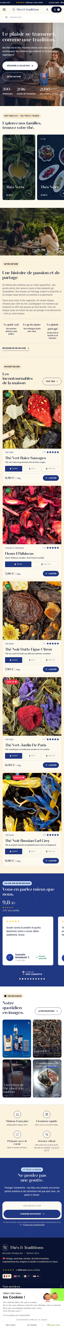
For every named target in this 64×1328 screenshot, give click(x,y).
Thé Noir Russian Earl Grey (27, 840)
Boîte (33, 469)
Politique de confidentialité (34, 1225)
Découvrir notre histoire (14, 348)
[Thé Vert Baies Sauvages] (32, 419)
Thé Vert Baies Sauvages (25, 458)
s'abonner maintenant (30, 1214)
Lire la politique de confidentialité (16, 1315)
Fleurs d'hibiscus (19, 553)
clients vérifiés (29, 3)
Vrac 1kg (51, 469)
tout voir (50, 381)
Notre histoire (14, 77)
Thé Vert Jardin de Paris (25, 745)
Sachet (15, 469)
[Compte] (47, 9)
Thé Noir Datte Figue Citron (28, 649)
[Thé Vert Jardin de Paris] (32, 706)
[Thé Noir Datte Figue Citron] (32, 610)
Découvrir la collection (18, 66)
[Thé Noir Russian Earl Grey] (32, 802)
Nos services (11, 1286)
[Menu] (4, 9)
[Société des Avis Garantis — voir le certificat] (32, 972)
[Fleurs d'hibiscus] (32, 515)
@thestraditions (46, 1011)
